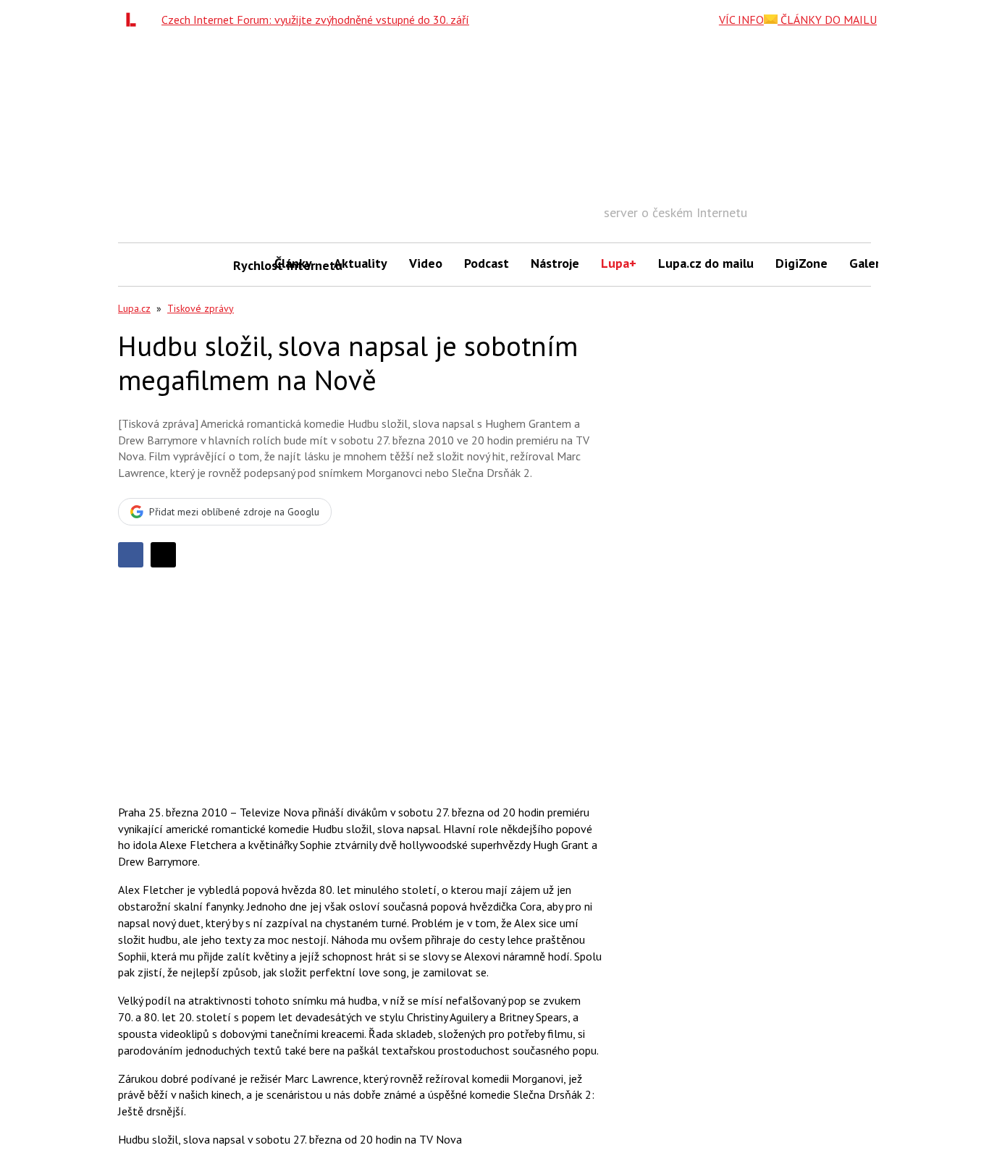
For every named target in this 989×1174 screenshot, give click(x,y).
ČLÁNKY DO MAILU (827, 19)
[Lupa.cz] (134, 20)
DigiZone (801, 263)
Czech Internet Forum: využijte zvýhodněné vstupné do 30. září (315, 19)
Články (293, 263)
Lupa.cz (134, 308)
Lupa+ (618, 263)
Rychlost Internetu (248, 265)
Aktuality (360, 263)
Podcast (486, 263)
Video (425, 263)
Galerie (870, 263)
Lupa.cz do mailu (706, 263)
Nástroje (555, 263)
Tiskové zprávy (200, 308)
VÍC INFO (741, 19)
